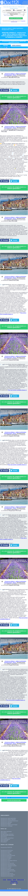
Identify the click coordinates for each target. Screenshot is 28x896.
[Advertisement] (14, 806)
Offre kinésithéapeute (5, 839)
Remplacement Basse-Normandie (8, 855)
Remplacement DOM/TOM (6, 847)
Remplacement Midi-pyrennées (7, 869)
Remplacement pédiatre (6, 823)
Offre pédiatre (4, 832)
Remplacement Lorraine (6, 868)
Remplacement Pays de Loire (7, 873)
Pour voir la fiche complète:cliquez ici (17, 390)
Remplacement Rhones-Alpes (7, 876)
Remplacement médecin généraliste (8, 818)
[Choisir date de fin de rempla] (24, 10)
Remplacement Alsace (5, 853)
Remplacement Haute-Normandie (8, 864)
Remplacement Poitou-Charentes (8, 874)
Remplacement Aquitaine (6, 851)
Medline (9, 879)
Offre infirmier (4, 836)
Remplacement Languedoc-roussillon (9, 865)
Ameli (4, 879)
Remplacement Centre (5, 859)
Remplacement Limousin (6, 867)
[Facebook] (4, 89)
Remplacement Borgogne (6, 856)
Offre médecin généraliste (6, 831)
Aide (17, 883)
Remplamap (14, 881)
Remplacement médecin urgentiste (8, 819)
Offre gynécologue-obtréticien (7, 834)
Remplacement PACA (5, 872)
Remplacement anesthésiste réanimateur (9, 820)
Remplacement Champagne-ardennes (9, 860)
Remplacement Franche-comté (7, 863)
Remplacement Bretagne (6, 858)
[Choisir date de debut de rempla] (13, 10)
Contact (12, 883)
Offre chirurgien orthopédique (7, 838)
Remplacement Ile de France (7, 850)
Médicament (20, 879)
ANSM (14, 879)
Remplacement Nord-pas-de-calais (8, 870)
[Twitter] (14, 89)
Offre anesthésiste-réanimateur (7, 835)
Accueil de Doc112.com (14, 800)
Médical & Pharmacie (25, 2)
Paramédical (25, 4)
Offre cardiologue (4, 840)
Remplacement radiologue (6, 822)
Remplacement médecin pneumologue (9, 824)
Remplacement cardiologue (6, 826)
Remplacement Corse (5, 862)
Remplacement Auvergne (6, 854)
